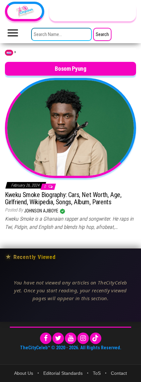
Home (9, 52)
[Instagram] (83, 338)
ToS (97, 373)
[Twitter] (58, 338)
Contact (119, 373)
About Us (23, 373)
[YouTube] (70, 338)
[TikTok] (95, 338)
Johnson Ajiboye (41, 210)
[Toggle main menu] (13, 34)
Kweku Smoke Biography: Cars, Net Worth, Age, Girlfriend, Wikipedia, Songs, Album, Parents (63, 198)
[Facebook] (45, 338)
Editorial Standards (63, 373)
